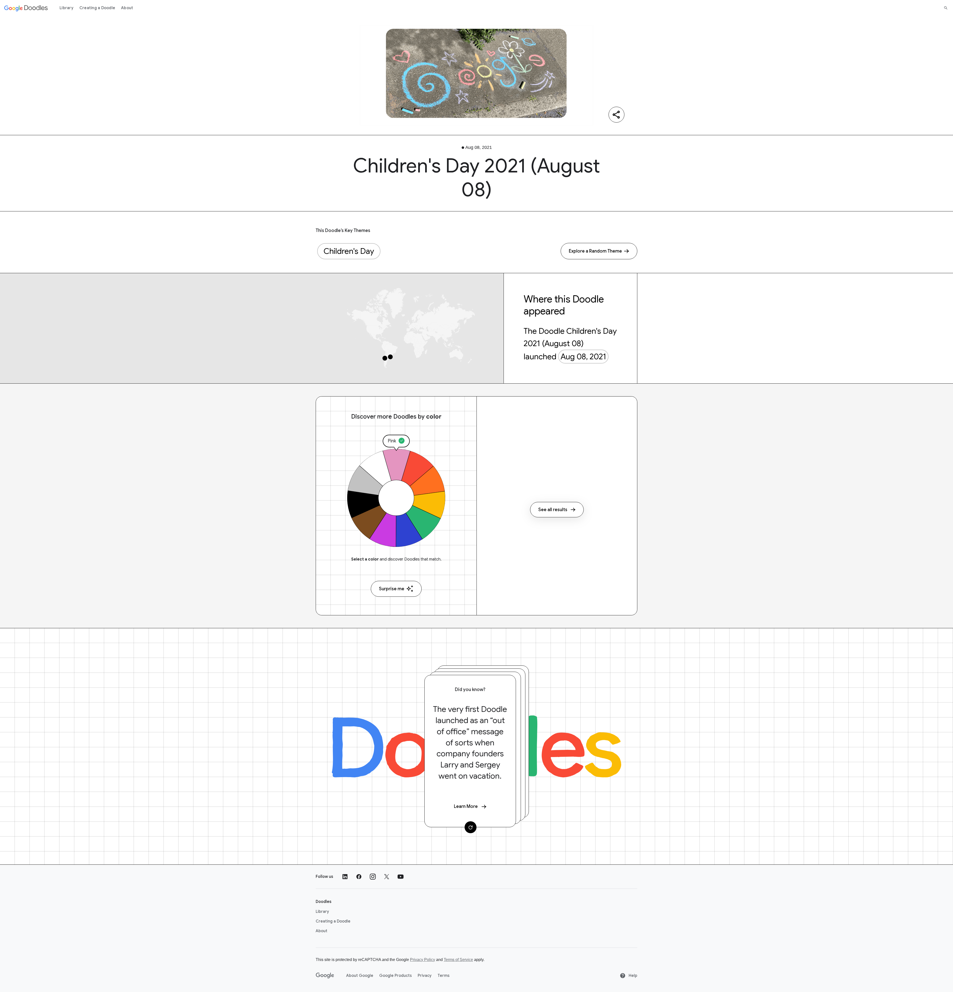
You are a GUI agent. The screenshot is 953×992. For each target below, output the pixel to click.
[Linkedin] (345, 877)
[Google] (325, 976)
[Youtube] (401, 877)
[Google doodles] (26, 8)
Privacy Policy (422, 960)
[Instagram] (373, 877)
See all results (552, 509)
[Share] (616, 115)
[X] (387, 877)
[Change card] (470, 827)
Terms (443, 975)
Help (632, 975)
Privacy (425, 975)
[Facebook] (359, 877)
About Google (359, 975)
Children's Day (349, 251)
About (127, 7)
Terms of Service (458, 960)
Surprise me (391, 589)
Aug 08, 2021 (583, 357)
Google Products (395, 975)
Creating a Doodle (97, 7)
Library (66, 7)
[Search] (946, 8)
